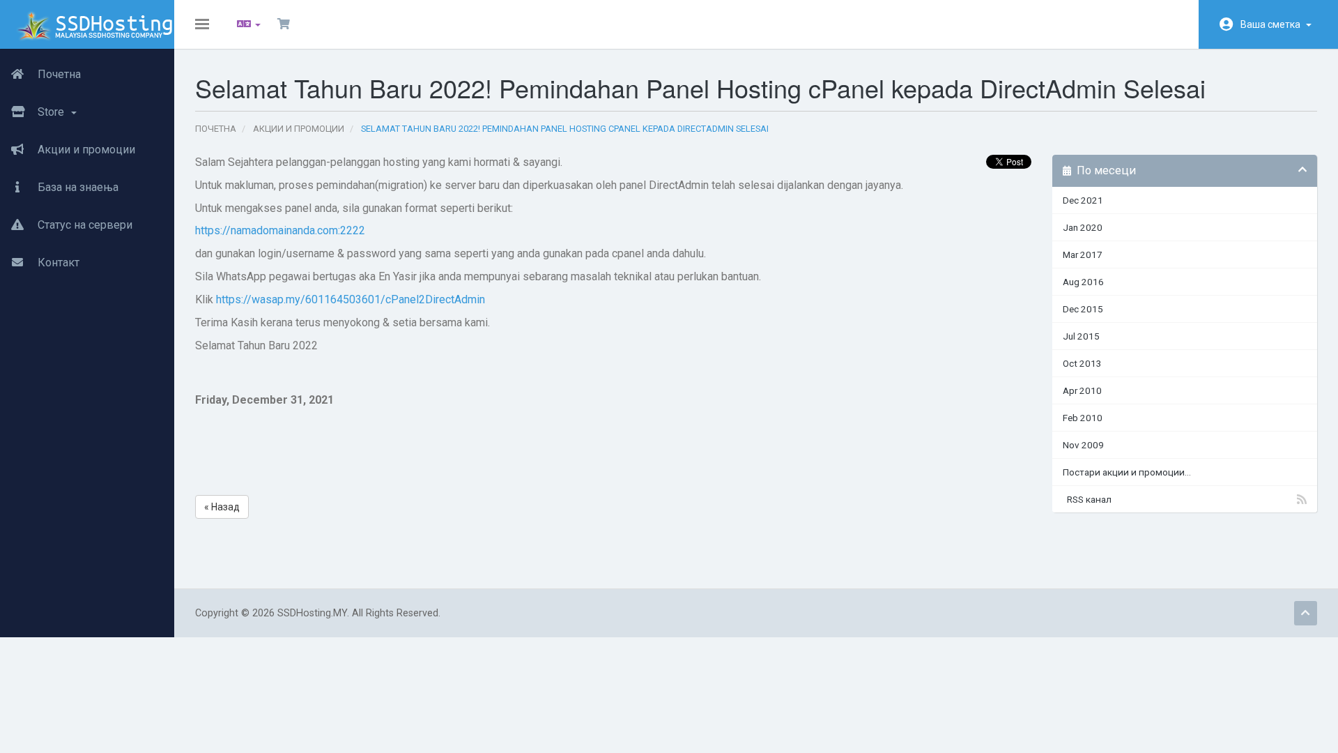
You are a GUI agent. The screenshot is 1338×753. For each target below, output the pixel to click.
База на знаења (76, 187)
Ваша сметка (1272, 24)
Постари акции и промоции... (1127, 472)
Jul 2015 (1081, 336)
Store (52, 112)
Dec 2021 (1083, 200)
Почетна (58, 74)
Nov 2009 (1083, 444)
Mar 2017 (1082, 254)
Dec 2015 (1083, 308)
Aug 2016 (1083, 281)
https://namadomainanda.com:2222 (280, 230)
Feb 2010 (1082, 417)
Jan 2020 (1082, 227)
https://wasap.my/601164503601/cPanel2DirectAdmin (350, 299)
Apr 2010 (1082, 390)
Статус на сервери (83, 224)
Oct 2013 (1082, 363)
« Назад (222, 506)
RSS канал (1087, 499)
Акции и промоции (85, 149)
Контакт (57, 262)
